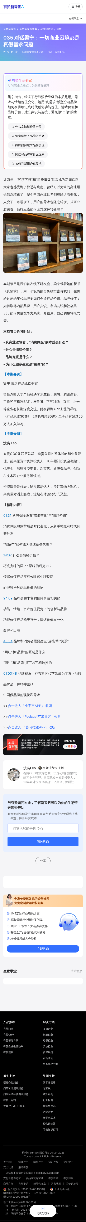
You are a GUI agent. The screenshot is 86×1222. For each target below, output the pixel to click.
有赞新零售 (9, 28)
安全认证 (8, 1167)
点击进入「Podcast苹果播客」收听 (34, 716)
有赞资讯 (23, 1183)
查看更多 (77, 971)
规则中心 (68, 1161)
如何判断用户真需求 (28, 163)
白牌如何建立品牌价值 (29, 145)
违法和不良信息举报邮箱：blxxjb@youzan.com (32, 1172)
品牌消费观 (46, 28)
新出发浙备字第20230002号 (19, 1202)
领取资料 (43, 1213)
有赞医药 (53, 1178)
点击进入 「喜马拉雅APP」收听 (32, 727)
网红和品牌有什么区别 (29, 154)
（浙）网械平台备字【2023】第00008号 (26, 1206)
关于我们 (8, 1161)
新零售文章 (39, 1183)
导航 (77, 6)
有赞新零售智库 (28, 28)
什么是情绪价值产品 (28, 126)
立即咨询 (43, 948)
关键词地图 (72, 1183)
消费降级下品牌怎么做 (29, 136)
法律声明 (23, 1161)
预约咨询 (43, 841)
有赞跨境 (68, 1178)
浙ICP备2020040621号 (16, 1196)
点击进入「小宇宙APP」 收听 (30, 706)
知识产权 (53, 1161)
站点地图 (56, 1183)
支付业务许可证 (12, 1178)
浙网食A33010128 (66, 1206)
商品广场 (8, 1183)
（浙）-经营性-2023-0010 (19, 1209)
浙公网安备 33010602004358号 (26, 1189)
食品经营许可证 (34, 1178)
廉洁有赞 (23, 1167)
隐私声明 (38, 1161)
